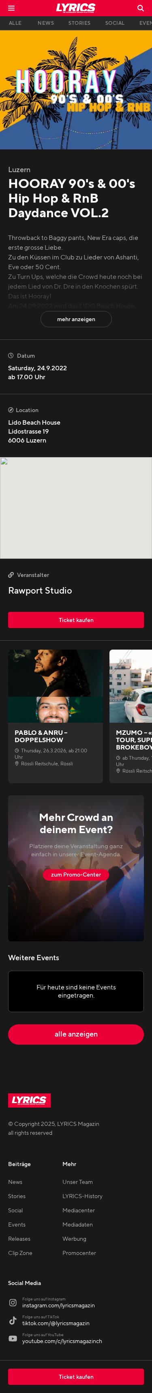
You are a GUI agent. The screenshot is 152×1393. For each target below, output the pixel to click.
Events (17, 1225)
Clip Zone (20, 1253)
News (15, 1182)
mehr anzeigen (76, 319)
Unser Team (77, 1182)
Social (15, 1210)
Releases (19, 1239)
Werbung (74, 1239)
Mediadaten (77, 1225)
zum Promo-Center (76, 875)
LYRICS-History (82, 1196)
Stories (17, 1196)
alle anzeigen (76, 1034)
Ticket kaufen (76, 1377)
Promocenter (79, 1253)
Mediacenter (78, 1210)
